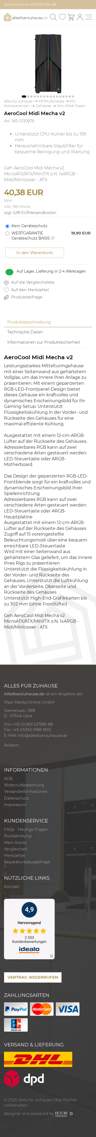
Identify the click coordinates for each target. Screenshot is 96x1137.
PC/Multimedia (51, 101)
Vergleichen (15, 849)
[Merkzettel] (62, 17)
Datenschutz (16, 798)
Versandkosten (42, 213)
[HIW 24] (61, 1113)
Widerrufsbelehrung (24, 785)
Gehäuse (43, 106)
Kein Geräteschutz (29, 225)
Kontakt (11, 886)
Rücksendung (17, 835)
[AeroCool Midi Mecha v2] (48, 63)
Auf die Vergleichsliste (32, 282)
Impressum (15, 804)
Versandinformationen (26, 791)
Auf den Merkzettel (29, 289)
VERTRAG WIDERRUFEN (32, 977)
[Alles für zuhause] (25, 16)
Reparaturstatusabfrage (27, 862)
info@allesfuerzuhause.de (42, 735)
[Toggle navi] (88, 17)
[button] (24, 96)
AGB (8, 778)
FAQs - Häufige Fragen (26, 829)
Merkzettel (14, 855)
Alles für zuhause (18, 101)
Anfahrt (11, 745)
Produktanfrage (26, 297)
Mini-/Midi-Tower (71, 106)
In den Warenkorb (34, 252)
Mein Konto (15, 842)
